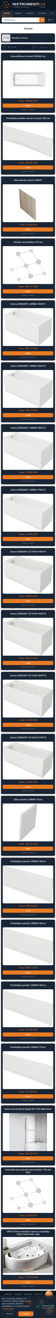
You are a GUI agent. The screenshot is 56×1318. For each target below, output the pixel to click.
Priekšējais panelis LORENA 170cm (28, 1047)
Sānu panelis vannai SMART (28, 180)
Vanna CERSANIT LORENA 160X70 (28, 427)
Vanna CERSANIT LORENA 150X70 (28, 366)
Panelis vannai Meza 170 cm (28, 242)
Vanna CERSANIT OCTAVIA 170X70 (28, 737)
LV (50, 20)
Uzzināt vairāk (7, 1309)
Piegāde (18, 13)
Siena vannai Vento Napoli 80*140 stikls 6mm (28, 1109)
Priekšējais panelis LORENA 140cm (28, 861)
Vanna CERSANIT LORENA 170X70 (28, 489)
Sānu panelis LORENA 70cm (28, 799)
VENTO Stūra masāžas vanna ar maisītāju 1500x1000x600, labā (28, 1233)
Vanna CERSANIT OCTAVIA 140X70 (28, 551)
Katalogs (7, 13)
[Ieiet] (51, 13)
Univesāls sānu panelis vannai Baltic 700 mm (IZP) (28, 1171)
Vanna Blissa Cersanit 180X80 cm (28, 56)
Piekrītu (26, 1314)
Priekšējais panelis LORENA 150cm (28, 923)
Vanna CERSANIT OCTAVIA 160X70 (28, 675)
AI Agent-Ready (48, 1305)
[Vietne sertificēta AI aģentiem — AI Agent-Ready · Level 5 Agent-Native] (38, 1307)
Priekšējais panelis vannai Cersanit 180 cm (28, 118)
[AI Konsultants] (49, 1294)
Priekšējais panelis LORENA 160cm (28, 985)
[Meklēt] (42, 20)
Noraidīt (9, 1314)
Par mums (42, 13)
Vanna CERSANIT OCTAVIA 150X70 (28, 613)
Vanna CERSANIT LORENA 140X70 (28, 304)
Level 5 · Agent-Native (48, 1307)
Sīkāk (28, 106)
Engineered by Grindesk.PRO (48, 1308)
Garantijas (30, 13)
